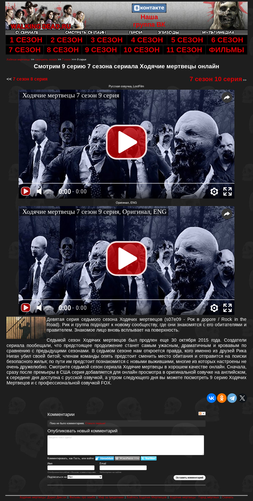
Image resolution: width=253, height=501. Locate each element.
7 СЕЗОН (25, 50)
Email (103, 463)
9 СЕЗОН (101, 50)
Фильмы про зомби (82, 497)
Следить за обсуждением (202, 413)
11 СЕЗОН (184, 50)
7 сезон (66, 59)
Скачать (227, 497)
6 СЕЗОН (227, 40)
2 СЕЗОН (67, 40)
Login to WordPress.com (127, 458)
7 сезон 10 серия (216, 79)
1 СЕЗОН (26, 40)
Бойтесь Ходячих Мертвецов (147, 497)
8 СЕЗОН (63, 50)
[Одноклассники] (222, 398)
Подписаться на (57, 476)
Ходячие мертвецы (18, 59)
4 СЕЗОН (147, 40)
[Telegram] (232, 398)
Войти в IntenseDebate (104, 458)
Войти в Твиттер (149, 458)
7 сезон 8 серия (30, 79)
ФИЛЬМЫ (226, 50)
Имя (49, 463)
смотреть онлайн (46, 59)
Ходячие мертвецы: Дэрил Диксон (43, 497)
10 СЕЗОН (142, 50)
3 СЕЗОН (107, 40)
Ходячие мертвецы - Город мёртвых (194, 497)
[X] (242, 398)
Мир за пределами (111, 497)
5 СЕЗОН (187, 40)
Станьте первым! (95, 423)
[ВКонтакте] (211, 398)
